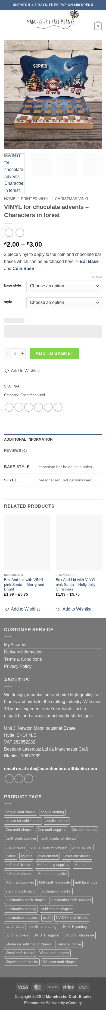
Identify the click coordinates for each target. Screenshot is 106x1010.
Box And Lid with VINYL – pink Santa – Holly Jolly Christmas (77, 584)
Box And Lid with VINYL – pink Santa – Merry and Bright (25, 584)
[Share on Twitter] (28, 407)
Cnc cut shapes (83, 830)
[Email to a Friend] (38, 407)
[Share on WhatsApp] (9, 407)
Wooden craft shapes (60, 962)
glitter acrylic (82, 847)
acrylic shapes (56, 821)
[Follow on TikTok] (28, 778)
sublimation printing (21, 909)
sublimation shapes (56, 909)
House (11, 856)
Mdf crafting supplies (52, 865)
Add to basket (55, 353)
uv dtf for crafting (42, 927)
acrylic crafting (52, 812)
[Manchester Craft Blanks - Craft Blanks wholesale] (53, 19)
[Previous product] (19, 232)
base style (12, 285)
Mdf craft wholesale (54, 882)
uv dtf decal (15, 927)
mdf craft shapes (19, 874)
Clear (97, 277)
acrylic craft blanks (21, 812)
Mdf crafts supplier (52, 874)
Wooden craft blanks (22, 962)
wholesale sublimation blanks (29, 944)
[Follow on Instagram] (18, 778)
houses (26, 856)
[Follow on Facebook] (9, 778)
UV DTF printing (74, 927)
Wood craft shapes (54, 953)
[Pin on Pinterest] (48, 407)
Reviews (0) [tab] (15, 451)
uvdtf (47, 918)
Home (9, 199)
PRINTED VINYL (35, 199)
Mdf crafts (82, 865)
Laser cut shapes (77, 856)
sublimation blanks (56, 891)
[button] (7, 19)
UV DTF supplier (46, 935)
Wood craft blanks (20, 953)
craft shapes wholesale (48, 847)
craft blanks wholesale (58, 838)
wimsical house (69, 944)
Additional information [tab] (28, 439)
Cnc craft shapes (19, 830)
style (8, 302)
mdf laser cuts (86, 882)
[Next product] (9, 232)
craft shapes (15, 847)
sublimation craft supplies (71, 900)
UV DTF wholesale (79, 935)
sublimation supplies (22, 918)
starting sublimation (21, 891)
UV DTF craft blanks (72, 918)
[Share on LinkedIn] (58, 407)
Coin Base (23, 268)
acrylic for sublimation (23, 821)
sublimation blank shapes (26, 900)
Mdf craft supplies (20, 882)
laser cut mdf (48, 856)
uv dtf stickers (17, 935)
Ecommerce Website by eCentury (53, 1003)
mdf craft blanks (18, 865)
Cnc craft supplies (52, 830)
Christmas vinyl (72, 199)
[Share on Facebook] (18, 407)
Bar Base (89, 261)
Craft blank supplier (21, 838)
